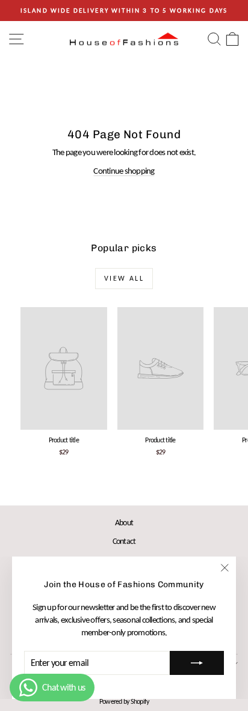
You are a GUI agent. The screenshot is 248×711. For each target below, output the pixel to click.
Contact (124, 541)
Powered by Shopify (124, 701)
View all (124, 278)
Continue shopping (123, 170)
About (124, 522)
